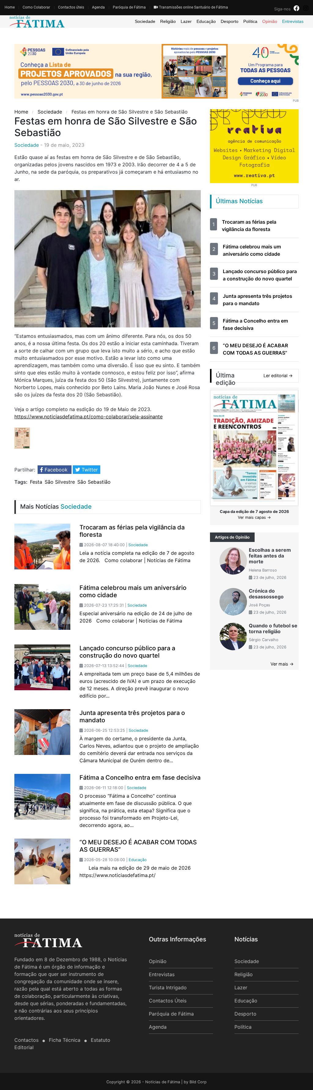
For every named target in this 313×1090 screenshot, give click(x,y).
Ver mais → (282, 663)
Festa (36, 482)
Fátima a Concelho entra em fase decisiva (140, 777)
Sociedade (145, 21)
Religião (168, 21)
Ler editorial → (278, 375)
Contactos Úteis (167, 1001)
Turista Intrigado (168, 987)
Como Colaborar (36, 7)
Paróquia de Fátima (129, 7)
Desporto (229, 21)
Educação (206, 21)
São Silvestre (60, 482)
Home (10, 7)
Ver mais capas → (254, 517)
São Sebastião (94, 482)
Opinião (269, 21)
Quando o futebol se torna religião (273, 628)
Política (250, 21)
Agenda (98, 7)
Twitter (89, 470)
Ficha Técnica (65, 1040)
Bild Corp (198, 1082)
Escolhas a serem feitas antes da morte (270, 556)
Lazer (186, 21)
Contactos (27, 1040)
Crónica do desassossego (266, 594)
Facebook (56, 470)
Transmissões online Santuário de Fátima (193, 7)
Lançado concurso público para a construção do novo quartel (127, 651)
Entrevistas (293, 21)
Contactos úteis (71, 7)
